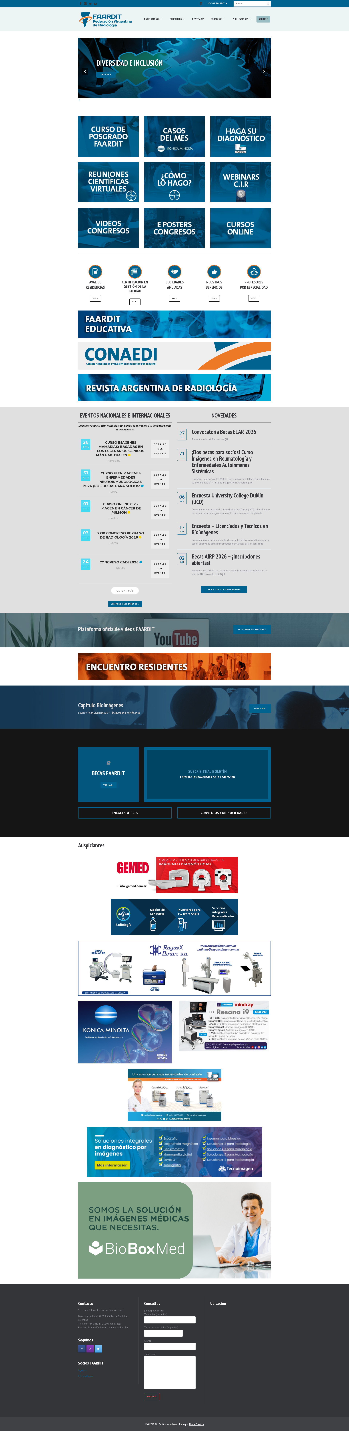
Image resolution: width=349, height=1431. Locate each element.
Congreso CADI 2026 (119, 562)
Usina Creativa (196, 1424)
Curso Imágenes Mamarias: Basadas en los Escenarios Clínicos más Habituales (120, 449)
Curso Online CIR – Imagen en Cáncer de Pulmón (121, 508)
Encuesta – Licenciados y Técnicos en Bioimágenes (230, 529)
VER (95, 298)
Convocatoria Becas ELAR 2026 (224, 432)
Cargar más (125, 590)
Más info (106, 68)
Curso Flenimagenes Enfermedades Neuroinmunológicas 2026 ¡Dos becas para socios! (112, 479)
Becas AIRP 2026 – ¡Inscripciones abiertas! (226, 560)
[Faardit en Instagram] (90, 1349)
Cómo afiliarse (85, 1376)
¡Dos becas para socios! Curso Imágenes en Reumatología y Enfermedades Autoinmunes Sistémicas (222, 461)
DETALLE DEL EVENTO (160, 449)
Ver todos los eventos (124, 604)
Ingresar (82, 1370)
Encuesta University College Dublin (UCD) (227, 498)
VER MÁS (108, 785)
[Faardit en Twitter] (98, 1349)
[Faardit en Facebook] (82, 1349)
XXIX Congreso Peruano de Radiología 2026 (120, 535)
